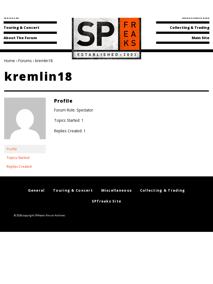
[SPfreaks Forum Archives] (106, 37)
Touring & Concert (21, 27)
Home (9, 60)
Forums (25, 60)
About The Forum (20, 37)
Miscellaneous (195, 17)
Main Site (200, 37)
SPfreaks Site (106, 201)
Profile (12, 149)
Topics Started (18, 157)
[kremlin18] (25, 120)
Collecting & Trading (189, 27)
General (11, 17)
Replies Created (19, 166)
